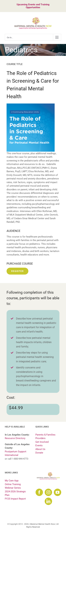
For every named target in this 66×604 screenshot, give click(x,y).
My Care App (11, 480)
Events (39, 445)
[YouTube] (57, 492)
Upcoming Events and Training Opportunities (33, 6)
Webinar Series (13, 487)
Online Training (13, 484)
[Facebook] (39, 492)
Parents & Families (45, 434)
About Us (40, 449)
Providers (40, 438)
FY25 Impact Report (15, 498)
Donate (39, 452)
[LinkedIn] (48, 501)
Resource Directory (15, 438)
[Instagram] (48, 492)
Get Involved (42, 441)
